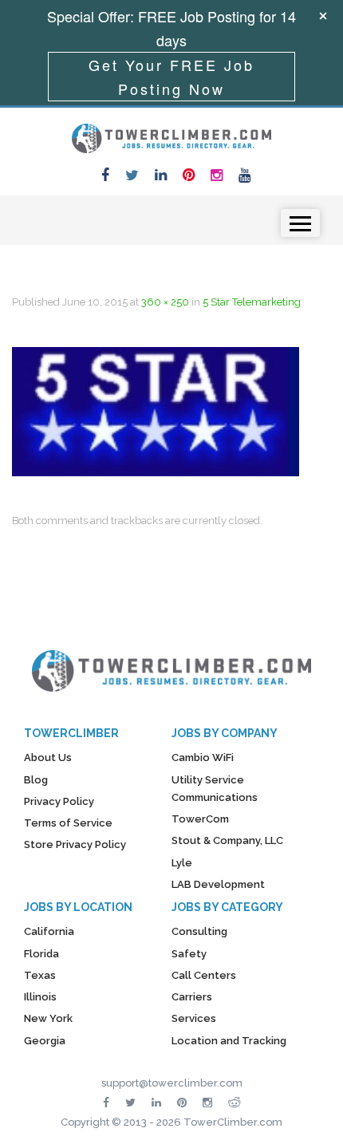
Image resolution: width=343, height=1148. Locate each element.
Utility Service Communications (215, 788)
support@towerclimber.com (171, 1083)
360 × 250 (165, 302)
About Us (48, 757)
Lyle (182, 863)
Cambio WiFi (203, 757)
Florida (41, 954)
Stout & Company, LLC (227, 840)
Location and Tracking (229, 1041)
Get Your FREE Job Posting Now (171, 76)
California (49, 931)
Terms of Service (68, 823)
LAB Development (218, 884)
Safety (189, 954)
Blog (36, 780)
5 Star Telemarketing (252, 302)
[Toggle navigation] (300, 223)
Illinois (40, 997)
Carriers (192, 997)
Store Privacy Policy (75, 844)
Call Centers (204, 975)
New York (48, 1018)
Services (194, 1018)
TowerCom (200, 819)
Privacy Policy (59, 801)
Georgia (44, 1041)
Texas (40, 975)
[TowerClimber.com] (171, 136)
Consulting (199, 931)
